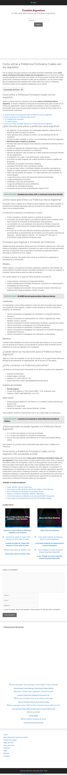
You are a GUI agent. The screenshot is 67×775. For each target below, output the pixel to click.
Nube (5, 751)
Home (5, 735)
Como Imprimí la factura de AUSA (33, 722)
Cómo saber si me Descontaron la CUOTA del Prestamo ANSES (29, 498)
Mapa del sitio (8, 743)
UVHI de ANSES (33, 716)
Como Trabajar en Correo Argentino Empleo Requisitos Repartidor (49, 557)
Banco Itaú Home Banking (50, 530)
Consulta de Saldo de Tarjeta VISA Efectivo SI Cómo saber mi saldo (17, 544)
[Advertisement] (33, 45)
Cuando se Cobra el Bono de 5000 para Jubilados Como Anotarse (17, 532)
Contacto (6, 756)
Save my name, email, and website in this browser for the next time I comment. (32, 609)
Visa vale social (8, 745)
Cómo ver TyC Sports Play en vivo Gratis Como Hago (33, 702)
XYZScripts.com (41, 774)
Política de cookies (10, 740)
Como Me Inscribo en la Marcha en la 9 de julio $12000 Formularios (30, 496)
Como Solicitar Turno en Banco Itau (19, 487)
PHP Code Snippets (26, 774)
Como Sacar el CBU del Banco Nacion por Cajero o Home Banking (30, 489)
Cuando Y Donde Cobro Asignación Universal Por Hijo (34, 695)
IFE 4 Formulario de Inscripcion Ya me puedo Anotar (25, 491)
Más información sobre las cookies (15, 737)
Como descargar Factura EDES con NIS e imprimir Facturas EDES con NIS (33, 709)
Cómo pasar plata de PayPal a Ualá (17, 554)
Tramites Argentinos (33, 10)
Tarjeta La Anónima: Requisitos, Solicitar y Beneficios (25, 494)
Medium (6, 753)
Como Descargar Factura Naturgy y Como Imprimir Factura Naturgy (33, 688)
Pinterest (6, 748)
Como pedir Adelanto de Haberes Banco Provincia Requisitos (49, 544)
